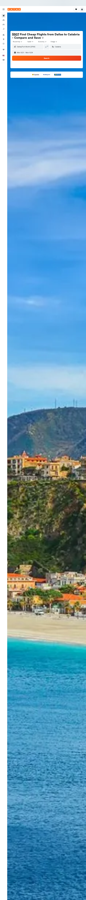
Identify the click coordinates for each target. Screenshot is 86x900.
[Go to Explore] (3, 39)
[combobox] (42, 42)
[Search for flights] (3, 16)
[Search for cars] (3, 24)
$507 (15, 34)
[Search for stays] (3, 20)
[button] (3, 9)
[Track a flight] (3, 44)
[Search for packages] (3, 29)
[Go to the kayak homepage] (14, 9)
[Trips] (3, 49)
